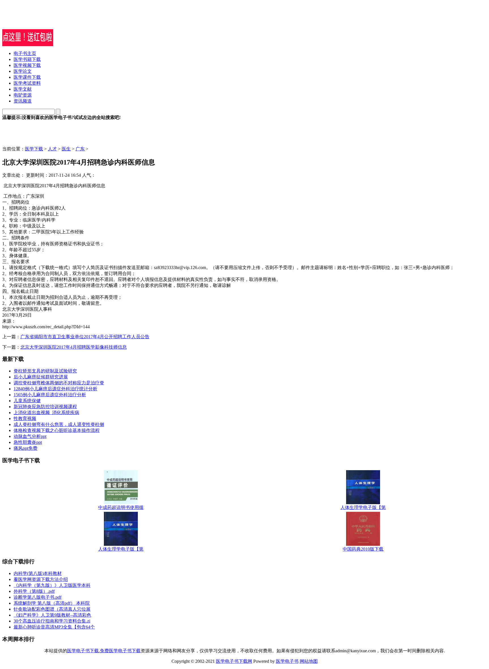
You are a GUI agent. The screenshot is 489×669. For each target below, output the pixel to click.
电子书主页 (25, 53)
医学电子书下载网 (234, 661)
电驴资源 (23, 95)
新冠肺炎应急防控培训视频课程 (45, 406)
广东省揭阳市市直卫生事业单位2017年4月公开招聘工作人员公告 (84, 336)
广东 (80, 148)
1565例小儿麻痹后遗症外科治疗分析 (50, 394)
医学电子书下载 (83, 650)
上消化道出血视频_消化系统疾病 (46, 412)
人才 (52, 148)
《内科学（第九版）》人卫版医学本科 (52, 585)
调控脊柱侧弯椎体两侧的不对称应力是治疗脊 (59, 382)
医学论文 (23, 71)
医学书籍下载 (27, 59)
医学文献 (23, 89)
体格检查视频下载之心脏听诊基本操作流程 (57, 430)
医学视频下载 (27, 65)
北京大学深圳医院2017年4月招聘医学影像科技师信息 (73, 347)
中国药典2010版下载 (363, 549)
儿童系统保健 (27, 400)
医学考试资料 (27, 83)
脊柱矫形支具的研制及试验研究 (45, 370)
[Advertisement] (68, 20)
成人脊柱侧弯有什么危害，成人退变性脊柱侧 (59, 424)
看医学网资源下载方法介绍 (41, 579)
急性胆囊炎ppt (28, 442)
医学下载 (34, 148)
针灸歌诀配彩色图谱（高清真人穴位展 (52, 609)
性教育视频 (25, 418)
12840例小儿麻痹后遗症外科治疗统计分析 (55, 388)
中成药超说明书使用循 (120, 507)
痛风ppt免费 (25, 448)
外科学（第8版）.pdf (34, 591)
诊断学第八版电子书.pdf (37, 597)
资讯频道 (23, 101)
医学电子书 (287, 661)
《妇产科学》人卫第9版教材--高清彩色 (52, 615)
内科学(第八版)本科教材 (38, 573)
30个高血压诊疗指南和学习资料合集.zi (52, 621)
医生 (66, 148)
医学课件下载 (27, 77)
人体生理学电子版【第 (363, 507)
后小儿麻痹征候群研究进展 (41, 376)
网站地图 (309, 661)
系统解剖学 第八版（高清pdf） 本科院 (52, 603)
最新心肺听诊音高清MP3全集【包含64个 (54, 627)
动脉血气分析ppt (30, 436)
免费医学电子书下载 (120, 650)
